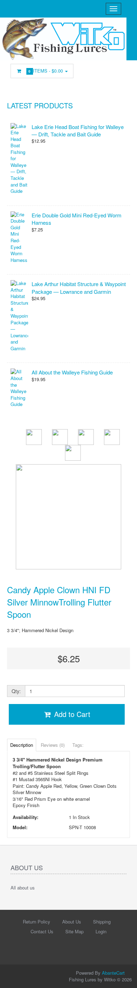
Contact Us (42, 931)
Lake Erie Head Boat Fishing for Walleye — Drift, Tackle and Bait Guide (78, 130)
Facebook (103, 72)
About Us (71, 921)
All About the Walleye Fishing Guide (72, 372)
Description (21, 745)
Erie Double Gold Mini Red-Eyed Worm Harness (77, 218)
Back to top (125, 977)
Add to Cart (71, 714)
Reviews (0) (53, 745)
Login (101, 931)
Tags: (78, 745)
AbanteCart (113, 972)
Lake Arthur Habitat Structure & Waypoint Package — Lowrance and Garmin (79, 287)
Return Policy (36, 921)
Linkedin (118, 72)
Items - (46, 70)
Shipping (102, 921)
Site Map (74, 931)
